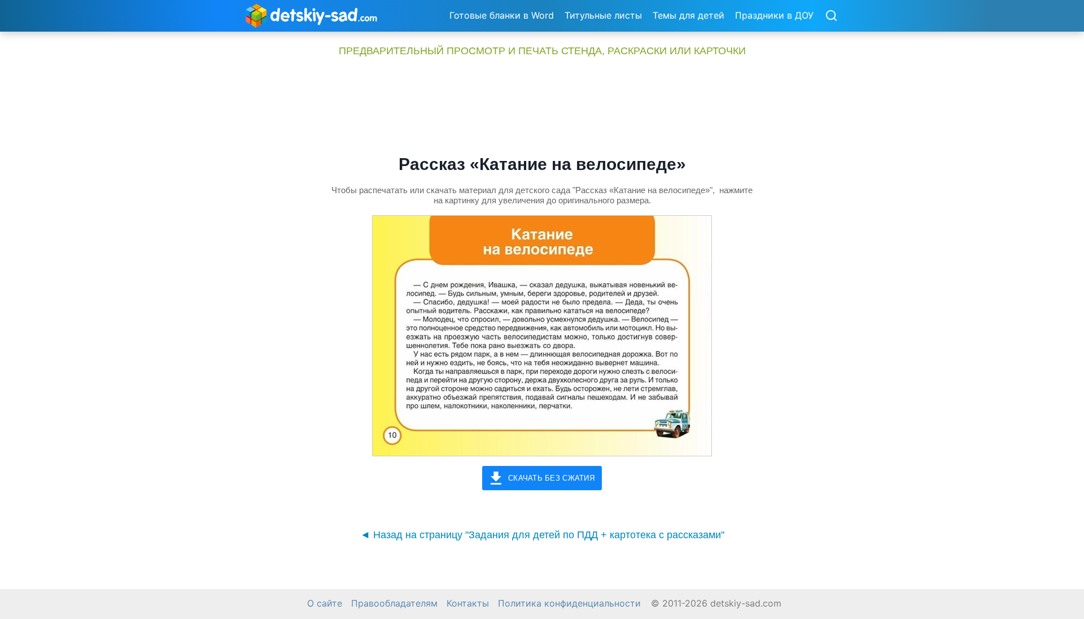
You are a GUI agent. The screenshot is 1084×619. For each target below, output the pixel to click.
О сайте (324, 603)
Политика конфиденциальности (569, 603)
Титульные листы (603, 15)
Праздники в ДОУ (774, 15)
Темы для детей (688, 15)
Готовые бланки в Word (501, 15)
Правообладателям (394, 603)
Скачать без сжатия (551, 478)
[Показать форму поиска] (831, 16)
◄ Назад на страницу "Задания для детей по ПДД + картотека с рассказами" (542, 534)
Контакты (468, 603)
